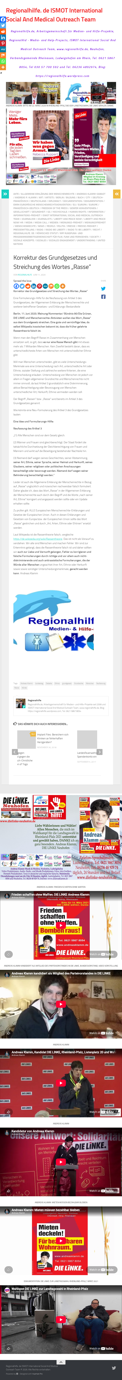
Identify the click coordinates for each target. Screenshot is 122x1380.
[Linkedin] (33, 286)
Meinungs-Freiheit (71, 222)
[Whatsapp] (57, 286)
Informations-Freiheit (26, 215)
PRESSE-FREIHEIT (87, 226)
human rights (77, 211)
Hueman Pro (37, 1374)
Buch (81, 197)
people (51, 226)
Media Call (41, 222)
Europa (82, 204)
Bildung (70, 197)
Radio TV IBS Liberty (79, 229)
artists (49, 197)
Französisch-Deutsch (26, 208)
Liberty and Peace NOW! (68, 219)
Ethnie (57, 683)
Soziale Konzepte (23, 240)
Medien (54, 222)
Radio (40, 229)
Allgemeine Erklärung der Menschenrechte (47, 194)
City (88, 197)
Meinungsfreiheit (95, 222)
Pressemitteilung (23, 229)
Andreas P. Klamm (26, 197)
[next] (100, 752)
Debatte (49, 683)
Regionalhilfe (25, 275)
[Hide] (1, 73)
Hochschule (60, 211)
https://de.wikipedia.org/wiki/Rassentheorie (37, 539)
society (94, 236)
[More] (62, 286)
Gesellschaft (21, 211)
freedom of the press (55, 208)
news (41, 226)
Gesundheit (38, 211)
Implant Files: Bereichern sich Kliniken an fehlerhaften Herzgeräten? (52, 738)
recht (96, 229)
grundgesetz (66, 683)
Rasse (16, 688)
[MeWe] (45, 286)
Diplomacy (55, 201)
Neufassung (100, 683)
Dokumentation (93, 201)
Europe (93, 204)
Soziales (41, 240)
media (28, 222)
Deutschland (38, 201)
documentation (72, 201)
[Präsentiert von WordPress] (17, 1374)
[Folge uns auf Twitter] (114, 1368)
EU (74, 204)
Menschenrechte (25, 226)
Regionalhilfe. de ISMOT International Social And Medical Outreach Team (54, 15)
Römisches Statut (47, 233)
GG (48, 211)
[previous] (15, 752)
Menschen (90, 683)
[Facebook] (16, 286)
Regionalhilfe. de (23, 233)
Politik (61, 226)
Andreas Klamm (27, 683)
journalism (28, 219)
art (41, 197)
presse (71, 226)
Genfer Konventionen (83, 208)
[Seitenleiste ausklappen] (5, 194)
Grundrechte (78, 683)
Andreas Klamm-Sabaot (91, 194)
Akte (16, 194)
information (96, 211)
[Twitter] (22, 286)
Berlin (60, 197)
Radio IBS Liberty (55, 229)
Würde (24, 688)
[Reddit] (27, 286)
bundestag (39, 683)
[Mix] (51, 286)
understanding (86, 240)
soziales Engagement (62, 240)
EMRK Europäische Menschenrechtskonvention (42, 204)
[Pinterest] (39, 286)
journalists (45, 219)
